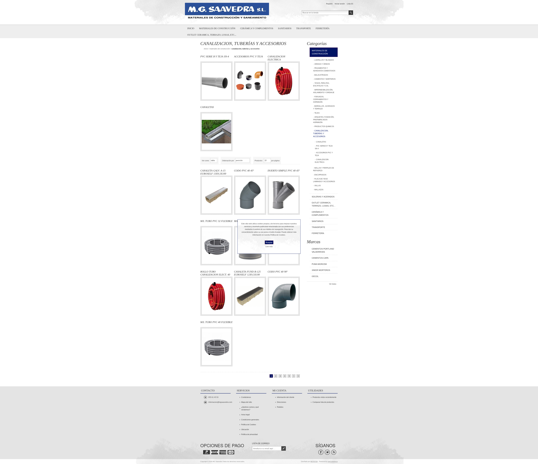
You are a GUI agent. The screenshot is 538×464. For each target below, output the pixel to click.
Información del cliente (285, 397)
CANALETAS (207, 107)
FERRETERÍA (318, 233)
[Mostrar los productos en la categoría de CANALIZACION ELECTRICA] (283, 81)
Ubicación (245, 429)
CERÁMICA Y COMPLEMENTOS (320, 213)
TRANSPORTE (318, 227)
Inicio (206, 49)
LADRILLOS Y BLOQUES (324, 60)
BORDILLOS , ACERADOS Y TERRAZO (324, 107)
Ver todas (332, 284)
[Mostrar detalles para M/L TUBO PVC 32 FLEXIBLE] (216, 245)
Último (298, 376)
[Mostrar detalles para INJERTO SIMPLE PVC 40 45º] (283, 195)
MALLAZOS (318, 190)
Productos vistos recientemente (324, 397)
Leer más (269, 247)
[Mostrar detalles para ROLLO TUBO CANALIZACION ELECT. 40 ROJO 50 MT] (216, 296)
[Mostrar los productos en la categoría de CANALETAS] (216, 131)
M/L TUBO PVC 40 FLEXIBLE (216, 322)
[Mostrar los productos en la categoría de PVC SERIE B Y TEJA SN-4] (216, 81)
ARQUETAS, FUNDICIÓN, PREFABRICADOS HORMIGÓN (323, 119)
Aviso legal (245, 415)
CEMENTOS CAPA (320, 258)
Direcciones (281, 402)
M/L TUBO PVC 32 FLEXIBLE (216, 221)
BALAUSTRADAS (321, 75)
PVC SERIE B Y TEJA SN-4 (214, 56)
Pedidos (280, 407)
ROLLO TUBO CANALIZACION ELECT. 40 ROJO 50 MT (215, 273)
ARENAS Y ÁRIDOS (322, 64)
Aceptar (269, 242)
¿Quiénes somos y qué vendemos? (250, 408)
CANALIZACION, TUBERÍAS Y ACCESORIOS (320, 134)
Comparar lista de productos (323, 402)
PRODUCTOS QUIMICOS (324, 126)
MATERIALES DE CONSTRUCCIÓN (219, 49)
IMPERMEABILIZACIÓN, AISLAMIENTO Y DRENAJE (323, 91)
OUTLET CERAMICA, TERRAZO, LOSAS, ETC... (323, 204)
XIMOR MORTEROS (321, 270)
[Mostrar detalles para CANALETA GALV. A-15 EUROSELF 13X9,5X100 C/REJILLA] (216, 195)
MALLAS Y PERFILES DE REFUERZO (323, 169)
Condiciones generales (250, 420)
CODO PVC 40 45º (244, 170)
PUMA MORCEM (319, 264)
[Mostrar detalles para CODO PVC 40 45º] (250, 195)
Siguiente (293, 376)
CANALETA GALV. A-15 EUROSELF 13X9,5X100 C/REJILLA (213, 172)
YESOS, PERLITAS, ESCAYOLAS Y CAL (321, 84)
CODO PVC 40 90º (277, 271)
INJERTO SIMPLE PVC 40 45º (284, 170)
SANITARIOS (317, 221)
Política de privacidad (249, 434)
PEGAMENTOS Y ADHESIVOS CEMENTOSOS (324, 69)
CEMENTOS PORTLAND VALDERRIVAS (323, 250)
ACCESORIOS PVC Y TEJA (248, 56)
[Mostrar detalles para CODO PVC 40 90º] (283, 296)
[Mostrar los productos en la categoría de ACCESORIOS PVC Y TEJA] (250, 81)
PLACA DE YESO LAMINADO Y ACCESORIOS (324, 180)
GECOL (315, 276)
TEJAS (317, 113)
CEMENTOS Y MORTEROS (325, 79)
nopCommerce (333, 461)
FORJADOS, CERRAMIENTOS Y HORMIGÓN (320, 99)
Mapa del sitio (246, 402)
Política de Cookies (248, 425)
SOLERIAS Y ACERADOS (323, 197)
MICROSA (314, 461)
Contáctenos (246, 397)
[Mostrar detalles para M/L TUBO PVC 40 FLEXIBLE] (216, 346)
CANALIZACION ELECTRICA (276, 58)
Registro (329, 4)
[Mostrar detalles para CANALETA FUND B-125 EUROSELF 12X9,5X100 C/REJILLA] (250, 296)
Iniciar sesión (340, 4)
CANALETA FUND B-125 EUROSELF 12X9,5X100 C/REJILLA (247, 273)
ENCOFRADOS (320, 175)
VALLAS (317, 186)
